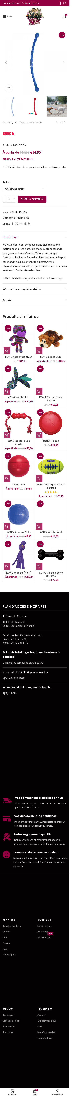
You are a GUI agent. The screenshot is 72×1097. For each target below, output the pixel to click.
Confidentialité (45, 1037)
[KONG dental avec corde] (19, 423)
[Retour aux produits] (61, 122)
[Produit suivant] (65, 122)
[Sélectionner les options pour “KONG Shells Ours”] (39, 350)
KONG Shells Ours (51, 357)
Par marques (9, 954)
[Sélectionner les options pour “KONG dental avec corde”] (7, 435)
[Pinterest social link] (25, 223)
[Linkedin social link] (29, 223)
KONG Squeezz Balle (19, 532)
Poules (6, 943)
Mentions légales (46, 1032)
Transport (8, 1032)
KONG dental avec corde (18, 442)
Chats (6, 937)
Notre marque (44, 925)
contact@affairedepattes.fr (27, 635)
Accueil (7, 122)
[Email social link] (21, 223)
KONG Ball (19, 484)
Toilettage (8, 1014)
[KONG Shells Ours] (51, 339)
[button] (6, 62)
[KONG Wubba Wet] (51, 514)
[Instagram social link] (64, 3)
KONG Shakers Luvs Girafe (51, 399)
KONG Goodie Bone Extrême (51, 574)
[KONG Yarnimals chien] (19, 339)
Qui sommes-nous (46, 1020)
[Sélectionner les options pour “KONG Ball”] (7, 478)
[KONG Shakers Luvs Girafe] (51, 379)
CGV (40, 1026)
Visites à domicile (12, 1020)
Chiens (6, 931)
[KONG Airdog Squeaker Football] (51, 467)
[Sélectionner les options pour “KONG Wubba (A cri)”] (7, 566)
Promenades (9, 1026)
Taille (6, 182)
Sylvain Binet (44, 937)
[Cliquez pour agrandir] (9, 88)
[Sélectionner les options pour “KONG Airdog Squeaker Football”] (39, 478)
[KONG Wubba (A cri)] (19, 555)
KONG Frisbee (51, 441)
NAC (5, 948)
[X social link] (16, 223)
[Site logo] (34, 16)
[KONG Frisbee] (51, 423)
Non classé (35, 122)
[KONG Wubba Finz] (19, 379)
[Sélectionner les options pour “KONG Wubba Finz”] (7, 391)
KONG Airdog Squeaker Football (51, 486)
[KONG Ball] (19, 467)
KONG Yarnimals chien (18, 357)
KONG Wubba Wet (51, 532)
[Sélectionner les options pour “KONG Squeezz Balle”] (7, 526)
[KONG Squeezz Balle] (19, 514)
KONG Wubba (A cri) (18, 572)
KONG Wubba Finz (19, 397)
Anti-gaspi (42, 931)
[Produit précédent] (57, 122)
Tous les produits (12, 925)
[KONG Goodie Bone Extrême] (51, 555)
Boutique (20, 122)
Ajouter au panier (32, 199)
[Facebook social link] (60, 3)
